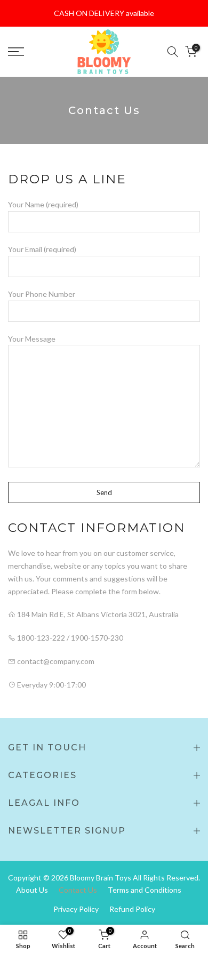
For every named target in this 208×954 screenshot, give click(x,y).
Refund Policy (132, 908)
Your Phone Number (41, 293)
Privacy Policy (76, 908)
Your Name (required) (43, 204)
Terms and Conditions (144, 889)
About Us (32, 889)
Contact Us (78, 889)
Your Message (31, 338)
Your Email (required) (42, 249)
